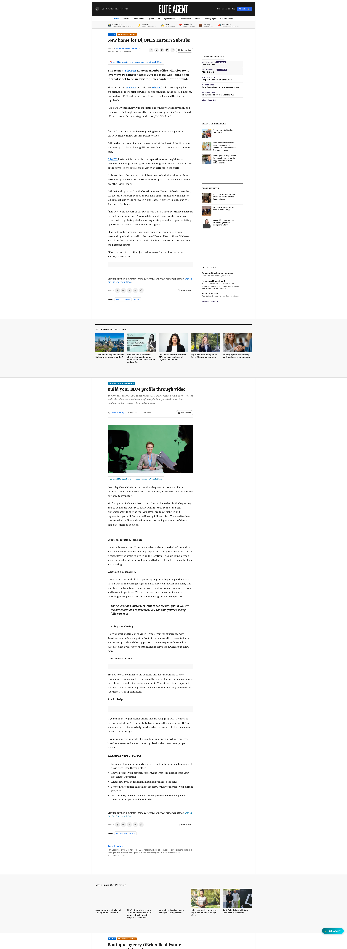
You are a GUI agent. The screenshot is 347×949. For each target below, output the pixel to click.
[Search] (103, 9)
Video (197, 18)
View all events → (209, 100)
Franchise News (126, 34)
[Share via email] (167, 50)
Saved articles (226, 18)
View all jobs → (210, 301)
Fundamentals (185, 18)
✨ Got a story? (332, 931)
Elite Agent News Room (126, 48)
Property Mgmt (210, 18)
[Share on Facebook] (151, 50)
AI (159, 18)
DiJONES (130, 70)
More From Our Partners (110, 329)
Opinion (151, 18)
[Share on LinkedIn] (156, 50)
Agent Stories (169, 18)
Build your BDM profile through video (147, 389)
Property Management (121, 383)
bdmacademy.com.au (117, 855)
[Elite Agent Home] (173, 9)
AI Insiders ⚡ (244, 9)
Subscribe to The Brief (226, 9)
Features (127, 18)
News (116, 18)
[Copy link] (173, 50)
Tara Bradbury (117, 413)
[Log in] (97, 9)
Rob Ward (157, 87)
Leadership (139, 18)
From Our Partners (214, 123)
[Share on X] (162, 50)
